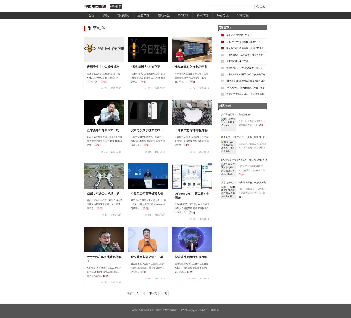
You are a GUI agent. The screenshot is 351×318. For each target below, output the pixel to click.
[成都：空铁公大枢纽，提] (104, 176)
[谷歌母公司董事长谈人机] (148, 176)
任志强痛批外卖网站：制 (103, 130)
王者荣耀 (143, 15)
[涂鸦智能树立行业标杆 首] (192, 49)
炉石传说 (223, 15)
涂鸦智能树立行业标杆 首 (191, 66)
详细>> (262, 125)
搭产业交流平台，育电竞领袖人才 (237, 114)
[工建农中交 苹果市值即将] (192, 112)
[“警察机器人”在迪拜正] (148, 49)
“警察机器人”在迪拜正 (145, 66)
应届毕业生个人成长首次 (103, 66)
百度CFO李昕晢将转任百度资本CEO (243, 41)
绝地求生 (164, 15)
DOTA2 (183, 15)
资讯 (106, 15)
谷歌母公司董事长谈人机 (147, 193)
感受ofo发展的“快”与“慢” (238, 35)
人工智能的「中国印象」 (238, 61)
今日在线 (96, 6)
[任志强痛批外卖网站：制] (104, 112)
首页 (91, 15)
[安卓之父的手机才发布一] (148, 112)
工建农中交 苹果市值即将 (191, 130)
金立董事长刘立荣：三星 (147, 256)
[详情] (104, 81)
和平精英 (116, 6)
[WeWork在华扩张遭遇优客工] (104, 239)
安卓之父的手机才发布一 (147, 130)
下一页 (153, 293)
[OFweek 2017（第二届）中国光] (192, 176)
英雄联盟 (123, 15)
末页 (164, 293)
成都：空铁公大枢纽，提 (103, 193)
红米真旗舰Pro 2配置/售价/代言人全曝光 (245, 74)
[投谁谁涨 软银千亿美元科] (192, 239)
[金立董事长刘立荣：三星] (148, 239)
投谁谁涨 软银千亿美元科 (191, 256)
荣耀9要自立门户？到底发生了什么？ (244, 68)
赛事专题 (243, 15)
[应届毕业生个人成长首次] (104, 49)
